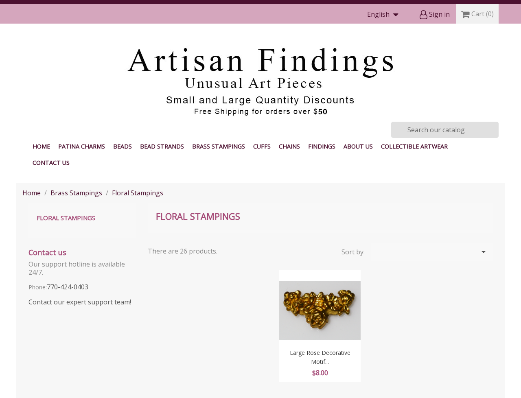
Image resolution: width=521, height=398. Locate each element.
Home (41, 146)
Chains (289, 146)
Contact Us (51, 162)
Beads (122, 146)
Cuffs (262, 146)
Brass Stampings (218, 146)
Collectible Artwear (414, 146)
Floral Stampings (66, 218)
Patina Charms (81, 146)
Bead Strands (162, 146)
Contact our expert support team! (79, 301)
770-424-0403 (67, 286)
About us (358, 146)
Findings (321, 146)
